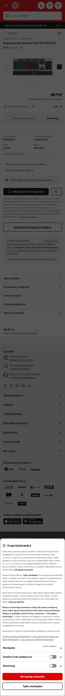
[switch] (53, 657)
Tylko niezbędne (32, 686)
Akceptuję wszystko (32, 676)
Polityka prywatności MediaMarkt (16, 636)
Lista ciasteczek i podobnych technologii (37, 639)
